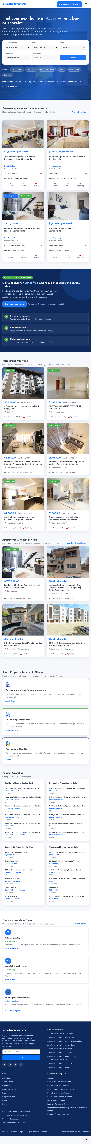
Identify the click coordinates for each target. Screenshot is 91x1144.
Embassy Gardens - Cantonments (16, 1112)
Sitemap (44, 1132)
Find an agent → (81, 923)
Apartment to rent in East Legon (60, 1052)
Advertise (6, 1078)
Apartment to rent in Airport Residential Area (65, 1041)
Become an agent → (13, 1010)
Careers (50, 1078)
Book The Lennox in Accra (58, 1093)
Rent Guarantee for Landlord (59, 1082)
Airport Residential (47, 69)
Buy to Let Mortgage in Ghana (59, 1097)
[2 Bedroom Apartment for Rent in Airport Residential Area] (68, 134)
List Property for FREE (69, 4)
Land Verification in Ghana (58, 1104)
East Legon (31, 69)
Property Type (11, 43)
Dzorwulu (7, 75)
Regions (5, 1104)
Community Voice (9, 1086)
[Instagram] (10, 1064)
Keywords (36, 53)
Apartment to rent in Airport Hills (60, 1063)
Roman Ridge (74, 69)
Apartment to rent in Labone (59, 1060)
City (34, 43)
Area (62, 43)
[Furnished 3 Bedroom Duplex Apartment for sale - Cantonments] (23, 206)
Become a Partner (9, 1089)
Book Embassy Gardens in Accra (60, 1089)
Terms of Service (67, 1132)
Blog (4, 1093)
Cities (4, 1100)
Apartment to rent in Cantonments (61, 1056)
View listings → (11, 948)
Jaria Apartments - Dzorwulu (14, 1123)
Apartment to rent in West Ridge (60, 1037)
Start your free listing (14, 304)
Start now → (10, 759)
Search (73, 57)
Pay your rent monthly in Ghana (60, 1086)
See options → (11, 730)
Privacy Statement (82, 1132)
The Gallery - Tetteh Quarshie (14, 1115)
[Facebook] (4, 1064)
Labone (61, 69)
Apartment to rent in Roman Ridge (61, 1045)
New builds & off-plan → (77, 543)
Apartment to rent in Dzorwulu (59, 1049)
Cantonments (17, 69)
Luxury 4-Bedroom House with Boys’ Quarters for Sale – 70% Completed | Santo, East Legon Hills (65, 587)
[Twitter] (15, 1064)
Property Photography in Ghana (60, 1114)
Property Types (8, 1097)
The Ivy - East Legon (10, 1119)
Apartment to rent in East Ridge (60, 1034)
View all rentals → (80, 112)
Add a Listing (7, 1082)
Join (21, 1057)
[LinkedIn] (21, 1064)
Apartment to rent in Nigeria (58, 1067)
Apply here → (11, 701)
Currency (9, 53)
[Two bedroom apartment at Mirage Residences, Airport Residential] (23, 134)
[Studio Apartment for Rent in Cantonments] (68, 206)
